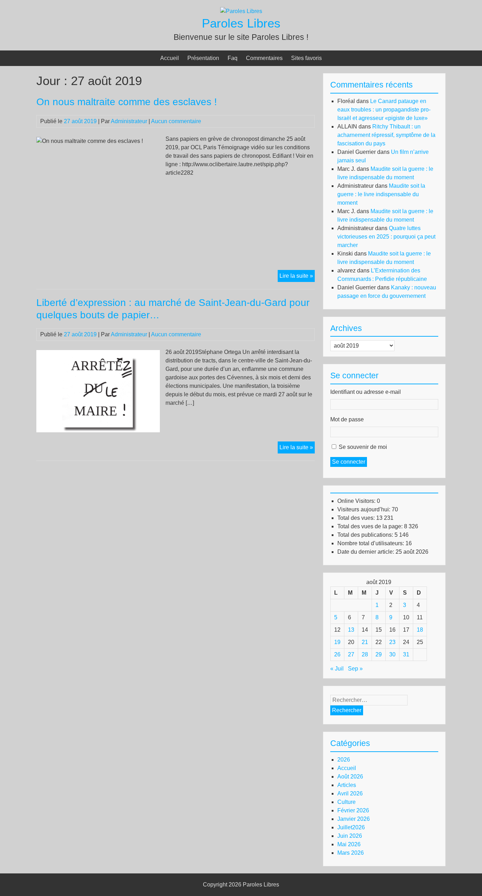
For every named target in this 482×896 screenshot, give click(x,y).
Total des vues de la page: (370, 526)
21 (365, 642)
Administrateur (129, 121)
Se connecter (348, 462)
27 (351, 654)
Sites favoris (306, 58)
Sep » (355, 669)
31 (406, 654)
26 (337, 654)
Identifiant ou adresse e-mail (365, 392)
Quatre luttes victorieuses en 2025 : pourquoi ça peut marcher (386, 236)
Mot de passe (347, 419)
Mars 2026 (350, 853)
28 (365, 654)
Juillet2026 (351, 827)
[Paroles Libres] (241, 11)
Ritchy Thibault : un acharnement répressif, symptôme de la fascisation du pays (386, 135)
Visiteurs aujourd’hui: (364, 509)
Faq (232, 58)
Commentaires (264, 58)
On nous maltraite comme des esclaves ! (126, 101)
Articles (346, 785)
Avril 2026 (350, 793)
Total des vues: (356, 518)
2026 (343, 760)
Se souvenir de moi (363, 447)
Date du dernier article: (366, 552)
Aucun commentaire (176, 121)
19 (337, 642)
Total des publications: (365, 535)
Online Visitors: (357, 501)
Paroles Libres (241, 23)
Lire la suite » (297, 277)
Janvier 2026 (353, 819)
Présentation (203, 58)
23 (392, 642)
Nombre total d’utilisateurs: (371, 543)
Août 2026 (350, 777)
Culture (346, 802)
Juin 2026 (349, 836)
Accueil (169, 58)
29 (378, 654)
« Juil (337, 669)
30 (392, 654)
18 (420, 630)
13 (351, 630)
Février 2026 (353, 810)
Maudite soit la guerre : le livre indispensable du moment (381, 194)
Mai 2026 (349, 844)
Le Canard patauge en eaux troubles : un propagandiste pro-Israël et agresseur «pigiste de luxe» (383, 109)
